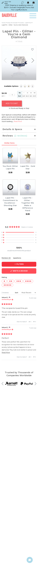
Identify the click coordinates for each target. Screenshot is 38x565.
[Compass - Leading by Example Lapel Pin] (24, 86)
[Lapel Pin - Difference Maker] (32, 86)
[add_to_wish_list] (32, 49)
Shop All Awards (12, 22)
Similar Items (9, 143)
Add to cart (12, 103)
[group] (19, 62)
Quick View (10, 162)
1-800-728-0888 (7, 2)
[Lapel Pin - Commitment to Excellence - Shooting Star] (21, 86)
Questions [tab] (17, 258)
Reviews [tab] (6, 258)
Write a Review (24, 272)
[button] (32, 60)
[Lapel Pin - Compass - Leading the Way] (28, 86)
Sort (17, 293)
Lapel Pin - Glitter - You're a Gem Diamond (15, 25)
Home (3, 22)
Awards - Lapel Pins (25, 22)
